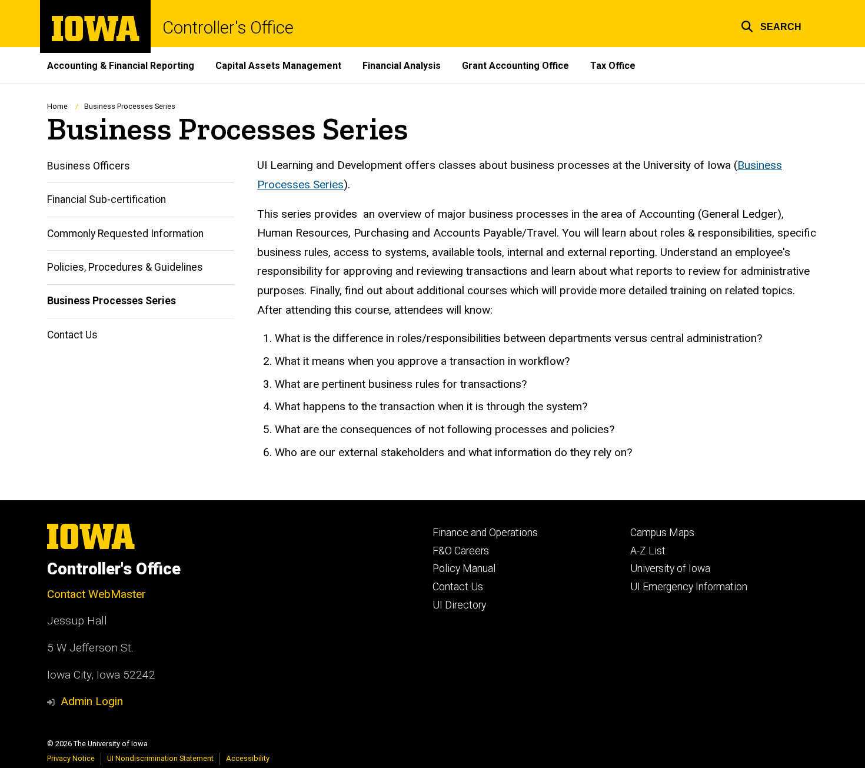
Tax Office (613, 65)
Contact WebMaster (96, 594)
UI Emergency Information (688, 587)
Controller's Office (228, 27)
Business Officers (88, 166)
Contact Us (72, 335)
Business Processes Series (111, 301)
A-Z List (648, 551)
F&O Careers (460, 551)
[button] (771, 25)
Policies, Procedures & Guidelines (125, 267)
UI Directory (459, 605)
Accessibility (248, 758)
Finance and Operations (485, 532)
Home (57, 106)
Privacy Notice (71, 758)
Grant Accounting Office (515, 65)
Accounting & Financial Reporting (120, 65)
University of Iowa (670, 568)
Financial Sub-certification (106, 199)
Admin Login (92, 701)
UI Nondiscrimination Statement (160, 758)
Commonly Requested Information (125, 234)
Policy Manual (463, 568)
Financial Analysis (401, 65)
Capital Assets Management (278, 65)
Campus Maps (662, 532)
